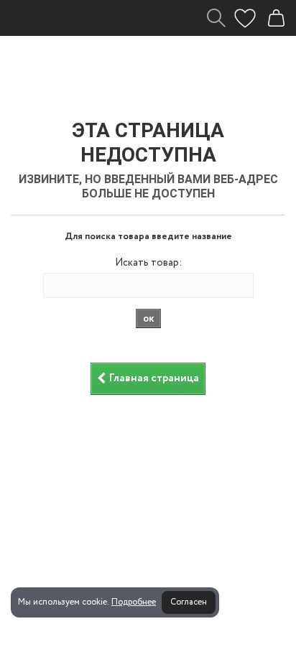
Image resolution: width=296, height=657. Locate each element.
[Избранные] (245, 18)
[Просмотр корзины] (276, 18)
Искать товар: (148, 262)
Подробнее (133, 602)
